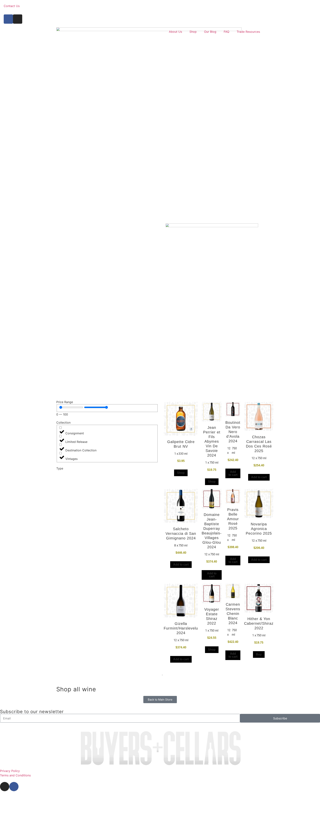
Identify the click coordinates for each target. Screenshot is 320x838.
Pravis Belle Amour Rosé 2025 (233, 519)
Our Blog (210, 31)
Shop (193, 31)
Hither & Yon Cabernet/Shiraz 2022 (259, 623)
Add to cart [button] (233, 473)
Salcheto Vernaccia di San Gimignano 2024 (181, 533)
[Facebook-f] (8, 19)
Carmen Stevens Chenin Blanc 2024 (233, 613)
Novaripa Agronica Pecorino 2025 (259, 528)
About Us (175, 31)
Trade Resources (248, 31)
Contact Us (12, 6)
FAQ (226, 31)
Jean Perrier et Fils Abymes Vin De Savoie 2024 (211, 441)
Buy (259, 654)
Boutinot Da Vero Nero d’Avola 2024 (232, 431)
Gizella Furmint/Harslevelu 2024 (181, 628)
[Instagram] (17, 19)
